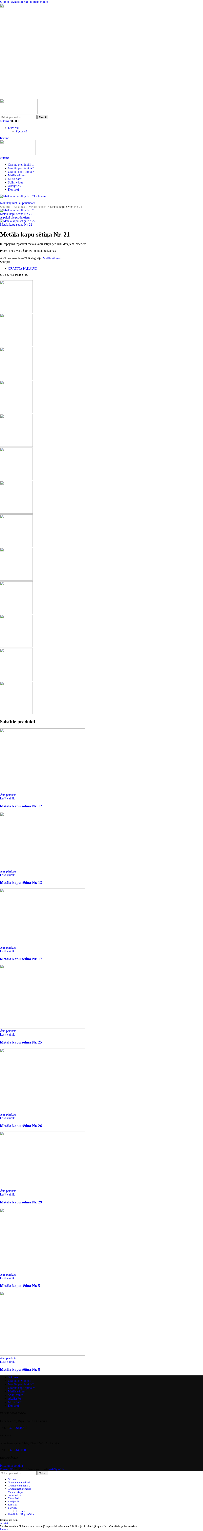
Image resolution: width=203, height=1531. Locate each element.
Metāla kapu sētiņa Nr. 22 (16, 224)
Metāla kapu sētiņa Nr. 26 (21, 1126)
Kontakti (13, 1405)
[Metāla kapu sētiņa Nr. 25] (42, 1027)
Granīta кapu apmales (21, 1387)
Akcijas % (14, 1398)
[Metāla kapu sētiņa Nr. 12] (42, 791)
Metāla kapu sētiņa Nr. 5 (20, 1286)
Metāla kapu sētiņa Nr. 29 (21, 1202)
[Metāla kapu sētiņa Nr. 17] (42, 944)
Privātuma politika (11, 1465)
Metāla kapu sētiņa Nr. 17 (21, 959)
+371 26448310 (17, 1427)
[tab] (22, 268)
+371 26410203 (17, 1450)
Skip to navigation (12, 1)
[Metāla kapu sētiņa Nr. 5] (42, 1271)
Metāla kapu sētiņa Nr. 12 (21, 806)
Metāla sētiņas (38, 206)
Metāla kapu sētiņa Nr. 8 (20, 1369)
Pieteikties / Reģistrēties (21, 1514)
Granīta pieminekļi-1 (21, 1380)
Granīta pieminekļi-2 (21, 1384)
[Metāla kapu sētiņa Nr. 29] (42, 1187)
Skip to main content (36, 1)
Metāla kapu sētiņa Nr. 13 (21, 882)
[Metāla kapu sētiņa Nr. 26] (42, 1111)
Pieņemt (4, 1529)
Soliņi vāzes (15, 1395)
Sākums (5, 206)
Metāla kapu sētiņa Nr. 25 (21, 1042)
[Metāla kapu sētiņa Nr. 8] (42, 1354)
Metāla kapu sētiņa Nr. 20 (16, 214)
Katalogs (20, 206)
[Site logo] (19, 113)
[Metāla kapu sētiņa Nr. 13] (42, 868)
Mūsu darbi (15, 1402)
